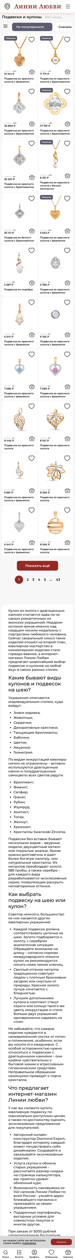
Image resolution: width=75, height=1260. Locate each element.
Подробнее (29, 1243)
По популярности (30, 27)
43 (58, 580)
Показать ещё (37, 566)
